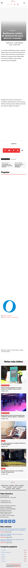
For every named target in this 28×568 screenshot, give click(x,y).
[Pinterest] (13, 150)
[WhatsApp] (18, 150)
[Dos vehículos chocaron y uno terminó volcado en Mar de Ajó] (13, 458)
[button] (24, 3)
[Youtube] (18, 4)
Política (16, 485)
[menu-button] (2, 3)
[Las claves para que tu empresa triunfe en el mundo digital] (13, 430)
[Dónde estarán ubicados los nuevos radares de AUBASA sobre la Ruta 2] (13, 374)
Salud (13, 488)
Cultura (4, 487)
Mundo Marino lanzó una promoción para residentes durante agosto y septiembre (13, 416)
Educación (8, 488)
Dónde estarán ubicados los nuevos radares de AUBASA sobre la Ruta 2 (11, 388)
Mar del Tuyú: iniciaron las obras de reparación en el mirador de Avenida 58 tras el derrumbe (13, 529)
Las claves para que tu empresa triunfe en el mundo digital (13, 443)
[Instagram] (11, 4)
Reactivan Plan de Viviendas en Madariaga (19, 165)
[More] (22, 150)
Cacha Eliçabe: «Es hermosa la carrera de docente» (7, 165)
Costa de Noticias (18, 42)
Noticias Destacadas (5, 385)
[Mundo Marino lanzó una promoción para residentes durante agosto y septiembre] (13, 402)
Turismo (15, 487)
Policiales (3, 468)
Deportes (22, 485)
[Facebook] (8, 4)
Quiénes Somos (4, 485)
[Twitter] (14, 4)
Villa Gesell (13, 159)
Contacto (18, 488)
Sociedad (13, 30)
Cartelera (9, 487)
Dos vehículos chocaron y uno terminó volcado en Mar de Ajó (12, 471)
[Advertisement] (14, 82)
